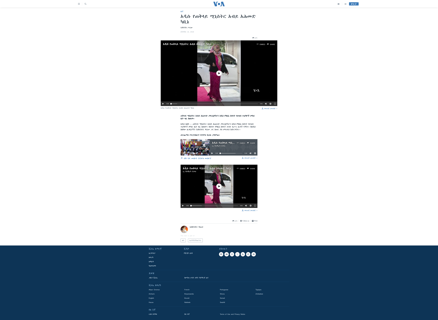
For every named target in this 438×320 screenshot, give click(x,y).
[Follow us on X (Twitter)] (237, 254)
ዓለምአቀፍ (152, 266)
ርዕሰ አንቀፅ (153, 314)
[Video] (338, 4)
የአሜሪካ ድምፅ (220, 146)
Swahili (222, 302)
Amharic (152, 294)
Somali (222, 298)
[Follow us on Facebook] (221, 254)
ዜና (182, 11)
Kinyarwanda (189, 294)
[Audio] (345, 4)
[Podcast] (248, 254)
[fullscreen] (275, 103)
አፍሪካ (151, 257)
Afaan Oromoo (154, 290)
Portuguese (224, 290)
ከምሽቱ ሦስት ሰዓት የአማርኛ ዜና (196, 278)
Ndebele (187, 302)
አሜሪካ (151, 262)
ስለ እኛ (187, 314)
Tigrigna (258, 290)
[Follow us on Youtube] (226, 254)
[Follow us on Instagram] (232, 254)
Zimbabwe (259, 294)
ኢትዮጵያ (152, 253)
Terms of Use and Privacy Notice (232, 314)
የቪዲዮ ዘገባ (188, 253)
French (186, 290)
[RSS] (243, 254)
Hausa (151, 302)
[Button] (254, 37)
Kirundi (186, 298)
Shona (222, 294)
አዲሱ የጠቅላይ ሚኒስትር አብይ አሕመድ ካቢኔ (187, 44)
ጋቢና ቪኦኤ (153, 278)
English (151, 298)
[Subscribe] (253, 254)
